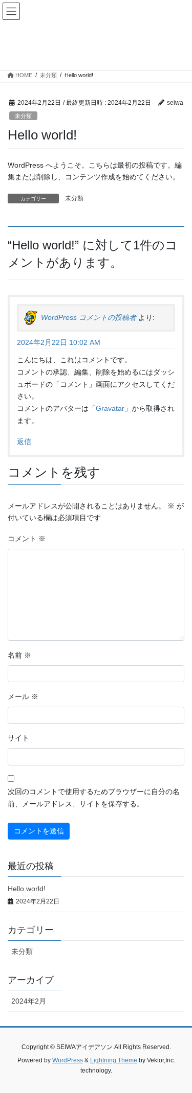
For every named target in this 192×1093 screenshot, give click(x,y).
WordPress (67, 1060)
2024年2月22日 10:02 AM (58, 342)
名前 (19, 655)
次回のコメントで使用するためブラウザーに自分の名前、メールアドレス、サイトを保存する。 (94, 797)
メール (23, 696)
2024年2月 (28, 1001)
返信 (24, 441)
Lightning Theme (113, 1060)
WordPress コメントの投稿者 (88, 317)
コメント (27, 538)
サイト (18, 738)
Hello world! (27, 889)
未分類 (23, 116)
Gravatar (110, 408)
